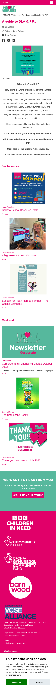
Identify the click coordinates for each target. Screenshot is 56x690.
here (19, 675)
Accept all (16, 682)
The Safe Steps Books (15, 415)
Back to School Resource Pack (20, 210)
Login (5, 2)
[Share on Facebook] (3, 41)
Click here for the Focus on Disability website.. (28, 155)
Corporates (6, 361)
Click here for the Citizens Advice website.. (28, 149)
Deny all (39, 682)
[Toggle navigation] (51, 2)
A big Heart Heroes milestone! (19, 255)
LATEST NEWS (8, 15)
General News (8, 252)
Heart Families (23, 15)
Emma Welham (18, 31)
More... (5, 214)
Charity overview (11, 651)
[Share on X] (8, 41)
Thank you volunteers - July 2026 (21, 460)
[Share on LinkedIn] (13, 41)
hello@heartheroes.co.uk (14, 643)
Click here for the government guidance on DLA (28, 133)
